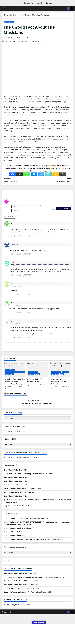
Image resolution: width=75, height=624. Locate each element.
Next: (63, 179)
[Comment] (62, 174)
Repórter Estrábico (24, 528)
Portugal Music (9, 37)
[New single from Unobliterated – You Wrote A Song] (60, 369)
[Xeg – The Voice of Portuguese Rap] (37, 369)
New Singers (55, 374)
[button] (4, 8)
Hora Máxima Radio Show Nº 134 (15, 477)
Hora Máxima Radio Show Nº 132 (15, 496)
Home (6, 15)
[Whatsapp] (26, 174)
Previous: (10, 179)
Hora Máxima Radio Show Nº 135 (15, 470)
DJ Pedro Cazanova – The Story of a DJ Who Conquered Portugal (40, 539)
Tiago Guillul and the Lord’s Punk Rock (18, 506)
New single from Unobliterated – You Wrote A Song (58, 381)
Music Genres (9, 374)
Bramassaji (21, 536)
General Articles (8, 22)
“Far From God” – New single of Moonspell (19, 492)
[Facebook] (12, 174)
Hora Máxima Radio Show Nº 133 (15, 481)
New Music (65, 372)
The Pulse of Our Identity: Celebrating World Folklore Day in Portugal (14, 381)
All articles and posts (16, 15)
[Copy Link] (55, 174)
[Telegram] (41, 174)
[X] (19, 174)
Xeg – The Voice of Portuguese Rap (34, 380)
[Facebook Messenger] (34, 174)
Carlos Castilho (32, 384)
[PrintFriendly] (48, 174)
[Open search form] (65, 8)
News (61, 374)
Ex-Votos (20, 532)
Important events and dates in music (16, 372)
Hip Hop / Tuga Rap (34, 374)
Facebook (5, 612)
